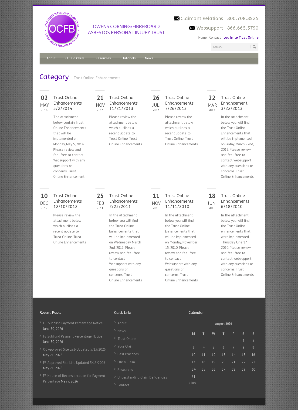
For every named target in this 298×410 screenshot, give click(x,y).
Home (203, 37)
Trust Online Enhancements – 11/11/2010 (181, 201)
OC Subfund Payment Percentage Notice (73, 323)
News (149, 58)
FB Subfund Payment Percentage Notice (72, 336)
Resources (102, 58)
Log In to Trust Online (241, 37)
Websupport (209, 28)
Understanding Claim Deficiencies (142, 377)
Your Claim (125, 346)
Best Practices (128, 354)
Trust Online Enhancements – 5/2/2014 (69, 103)
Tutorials (128, 58)
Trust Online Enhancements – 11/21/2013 (125, 103)
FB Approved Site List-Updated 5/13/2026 (74, 362)
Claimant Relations (202, 18)
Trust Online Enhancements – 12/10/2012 (69, 201)
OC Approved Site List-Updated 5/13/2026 (74, 349)
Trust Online (127, 338)
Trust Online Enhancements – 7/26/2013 (181, 103)
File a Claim (74, 58)
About (50, 58)
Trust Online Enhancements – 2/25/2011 (125, 201)
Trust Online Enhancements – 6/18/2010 (237, 201)
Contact (215, 37)
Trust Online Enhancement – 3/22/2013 (236, 103)
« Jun (192, 383)
